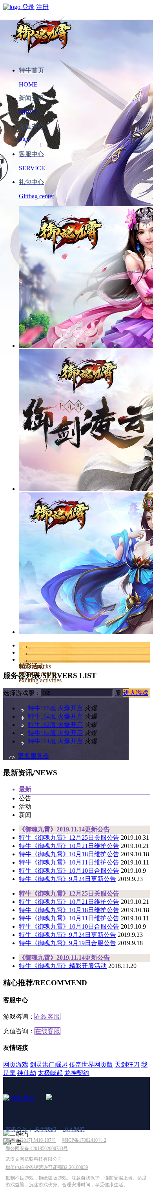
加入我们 (74, 1129)
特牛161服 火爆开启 (55, 741)
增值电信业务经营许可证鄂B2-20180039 (46, 1167)
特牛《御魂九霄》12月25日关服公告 (69, 837)
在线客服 (47, 1016)
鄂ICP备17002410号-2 (84, 1140)
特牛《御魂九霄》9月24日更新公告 (67, 879)
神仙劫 (26, 1072)
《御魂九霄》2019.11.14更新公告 (64, 829)
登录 (28, 7)
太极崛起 (50, 1072)
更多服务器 (33, 755)
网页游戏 (15, 1064)
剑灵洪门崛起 (48, 1064)
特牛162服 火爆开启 (55, 733)
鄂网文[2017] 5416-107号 (30, 1140)
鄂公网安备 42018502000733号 (36, 1148)
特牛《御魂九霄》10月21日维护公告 (69, 845)
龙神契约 (76, 1072)
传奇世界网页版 (91, 1064)
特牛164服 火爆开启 (55, 716)
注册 (42, 7)
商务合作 (16, 1129)
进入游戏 (135, 692)
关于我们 (45, 1129)
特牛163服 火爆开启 (55, 724)
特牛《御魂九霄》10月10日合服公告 (69, 870)
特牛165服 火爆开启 (55, 708)
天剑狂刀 (127, 1064)
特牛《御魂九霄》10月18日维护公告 (69, 854)
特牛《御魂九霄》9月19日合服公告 (67, 943)
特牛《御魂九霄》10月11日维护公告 (69, 862)
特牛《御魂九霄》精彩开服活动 (63, 965)
